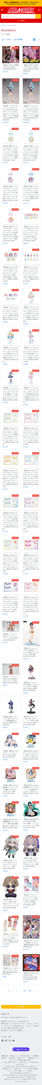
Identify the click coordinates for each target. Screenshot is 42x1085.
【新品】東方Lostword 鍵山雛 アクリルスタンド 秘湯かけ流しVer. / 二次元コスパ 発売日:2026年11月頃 (10, 789)
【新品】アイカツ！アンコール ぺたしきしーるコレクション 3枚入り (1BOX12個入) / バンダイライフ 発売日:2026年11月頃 (31, 900)
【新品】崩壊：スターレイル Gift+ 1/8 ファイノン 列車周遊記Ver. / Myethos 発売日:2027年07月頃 (11, 721)
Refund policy (34, 1062)
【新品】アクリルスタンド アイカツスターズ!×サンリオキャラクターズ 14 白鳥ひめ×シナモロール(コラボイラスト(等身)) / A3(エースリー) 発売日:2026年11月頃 (11, 355)
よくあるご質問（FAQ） (9, 1062)
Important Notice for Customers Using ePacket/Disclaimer (20, 1075)
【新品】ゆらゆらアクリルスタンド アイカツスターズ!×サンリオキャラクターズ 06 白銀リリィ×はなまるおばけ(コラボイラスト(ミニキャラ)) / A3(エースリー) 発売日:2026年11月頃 (11, 521)
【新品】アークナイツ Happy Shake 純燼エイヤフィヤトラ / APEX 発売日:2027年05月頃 (10, 680)
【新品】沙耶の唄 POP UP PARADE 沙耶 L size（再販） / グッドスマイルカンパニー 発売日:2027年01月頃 (31, 823)
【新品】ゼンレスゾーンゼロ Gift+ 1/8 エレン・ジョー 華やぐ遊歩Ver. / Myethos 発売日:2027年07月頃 (31, 721)
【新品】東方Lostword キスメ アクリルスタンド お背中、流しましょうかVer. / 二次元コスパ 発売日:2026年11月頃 (31, 755)
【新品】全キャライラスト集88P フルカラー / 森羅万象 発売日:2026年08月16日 (31, 944)
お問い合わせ (31, 1077)
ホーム (3, 25)
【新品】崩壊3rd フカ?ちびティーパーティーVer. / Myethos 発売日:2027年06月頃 (10, 754)
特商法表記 (4, 1056)
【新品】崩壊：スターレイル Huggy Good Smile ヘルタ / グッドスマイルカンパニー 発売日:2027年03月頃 (31, 862)
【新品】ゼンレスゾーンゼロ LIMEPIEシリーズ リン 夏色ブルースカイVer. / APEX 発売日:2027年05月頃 (31, 652)
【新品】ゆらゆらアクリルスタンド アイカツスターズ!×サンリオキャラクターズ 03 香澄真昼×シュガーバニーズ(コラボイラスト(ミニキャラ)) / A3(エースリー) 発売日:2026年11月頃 (31, 563)
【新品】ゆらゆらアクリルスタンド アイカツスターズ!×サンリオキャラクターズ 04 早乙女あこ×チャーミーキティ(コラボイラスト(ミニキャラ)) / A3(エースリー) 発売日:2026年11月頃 (11, 563)
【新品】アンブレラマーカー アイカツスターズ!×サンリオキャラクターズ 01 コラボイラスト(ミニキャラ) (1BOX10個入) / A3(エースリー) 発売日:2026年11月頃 (31, 274)
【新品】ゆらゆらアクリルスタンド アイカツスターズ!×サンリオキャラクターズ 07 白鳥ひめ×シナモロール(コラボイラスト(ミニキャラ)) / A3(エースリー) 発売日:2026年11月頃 (31, 478)
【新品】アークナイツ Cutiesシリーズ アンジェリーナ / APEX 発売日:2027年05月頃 (10, 637)
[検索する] (38, 16)
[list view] (38, 39)
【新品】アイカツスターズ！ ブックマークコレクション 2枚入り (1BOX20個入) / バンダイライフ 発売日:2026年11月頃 (11, 939)
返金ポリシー (14, 1056)
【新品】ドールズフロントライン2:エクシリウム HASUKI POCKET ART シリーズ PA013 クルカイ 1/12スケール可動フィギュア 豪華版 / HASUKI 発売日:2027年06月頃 (10, 113)
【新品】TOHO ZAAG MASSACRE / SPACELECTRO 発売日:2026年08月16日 (30, 976)
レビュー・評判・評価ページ (16, 1071)
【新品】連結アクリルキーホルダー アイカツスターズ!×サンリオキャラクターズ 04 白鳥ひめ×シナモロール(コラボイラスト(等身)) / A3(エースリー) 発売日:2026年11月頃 (31, 153)
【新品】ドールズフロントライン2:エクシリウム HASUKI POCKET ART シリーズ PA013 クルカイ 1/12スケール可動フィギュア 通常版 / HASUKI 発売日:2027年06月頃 (31, 113)
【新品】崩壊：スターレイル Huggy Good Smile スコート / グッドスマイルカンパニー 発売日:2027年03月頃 (11, 904)
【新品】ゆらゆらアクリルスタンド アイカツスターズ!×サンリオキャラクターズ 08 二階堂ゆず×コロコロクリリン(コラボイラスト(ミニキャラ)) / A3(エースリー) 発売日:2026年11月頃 (11, 479)
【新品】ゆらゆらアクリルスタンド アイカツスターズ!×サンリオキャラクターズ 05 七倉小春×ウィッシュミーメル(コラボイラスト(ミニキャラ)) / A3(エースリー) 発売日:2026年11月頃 (31, 521)
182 (24, 991)
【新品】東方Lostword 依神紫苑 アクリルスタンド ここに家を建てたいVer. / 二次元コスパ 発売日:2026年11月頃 (31, 789)
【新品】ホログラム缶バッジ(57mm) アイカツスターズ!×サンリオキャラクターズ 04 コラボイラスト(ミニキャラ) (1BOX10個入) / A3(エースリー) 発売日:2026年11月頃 (31, 234)
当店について (19, 1069)
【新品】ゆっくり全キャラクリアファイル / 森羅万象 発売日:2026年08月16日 (10, 971)
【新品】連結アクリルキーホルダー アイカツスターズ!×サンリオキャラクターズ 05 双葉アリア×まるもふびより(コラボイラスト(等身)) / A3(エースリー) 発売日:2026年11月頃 (11, 153)
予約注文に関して (25, 1056)
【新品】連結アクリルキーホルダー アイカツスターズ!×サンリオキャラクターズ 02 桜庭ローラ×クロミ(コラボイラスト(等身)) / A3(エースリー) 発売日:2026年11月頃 (31, 193)
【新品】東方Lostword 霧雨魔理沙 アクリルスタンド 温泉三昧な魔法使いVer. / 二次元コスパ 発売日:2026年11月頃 (11, 823)
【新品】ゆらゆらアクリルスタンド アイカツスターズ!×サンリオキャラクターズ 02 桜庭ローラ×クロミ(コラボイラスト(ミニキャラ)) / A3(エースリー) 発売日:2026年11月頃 (11, 604)
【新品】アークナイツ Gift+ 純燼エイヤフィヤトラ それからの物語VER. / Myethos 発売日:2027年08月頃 (31, 686)
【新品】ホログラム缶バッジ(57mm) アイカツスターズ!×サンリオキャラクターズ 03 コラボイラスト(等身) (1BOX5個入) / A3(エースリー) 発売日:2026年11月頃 (11, 274)
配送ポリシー (22, 1058)
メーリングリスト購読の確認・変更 (19, 1060)
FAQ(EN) (29, 1071)
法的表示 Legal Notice (8, 1058)
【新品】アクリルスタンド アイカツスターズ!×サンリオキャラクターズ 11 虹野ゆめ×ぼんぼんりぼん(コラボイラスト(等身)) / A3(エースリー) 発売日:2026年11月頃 (31, 395)
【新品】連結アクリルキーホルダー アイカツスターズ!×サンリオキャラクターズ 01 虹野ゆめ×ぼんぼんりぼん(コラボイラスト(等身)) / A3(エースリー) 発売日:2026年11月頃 (10, 234)
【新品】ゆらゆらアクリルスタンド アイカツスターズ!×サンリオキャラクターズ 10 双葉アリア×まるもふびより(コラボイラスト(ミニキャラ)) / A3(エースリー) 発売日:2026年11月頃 (11, 436)
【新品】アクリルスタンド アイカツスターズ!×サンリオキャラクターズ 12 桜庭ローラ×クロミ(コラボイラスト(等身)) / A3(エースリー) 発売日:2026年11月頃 (11, 394)
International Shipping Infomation (20, 1073)
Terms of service (23, 1062)
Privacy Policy (20, 1064)
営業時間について (33, 1058)
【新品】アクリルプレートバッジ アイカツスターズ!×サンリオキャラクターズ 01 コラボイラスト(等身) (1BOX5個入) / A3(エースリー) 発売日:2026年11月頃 (11, 313)
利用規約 (36, 1056)
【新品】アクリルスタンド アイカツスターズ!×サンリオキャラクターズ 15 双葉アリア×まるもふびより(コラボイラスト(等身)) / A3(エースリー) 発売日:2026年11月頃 (31, 314)
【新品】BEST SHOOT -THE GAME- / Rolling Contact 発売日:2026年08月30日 (31, 68)
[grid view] (34, 39)
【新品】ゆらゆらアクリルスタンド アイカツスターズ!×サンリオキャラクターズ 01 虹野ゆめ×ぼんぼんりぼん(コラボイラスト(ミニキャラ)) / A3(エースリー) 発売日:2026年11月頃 (31, 605)
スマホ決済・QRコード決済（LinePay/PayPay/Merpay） (20, 1067)
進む (30, 991)
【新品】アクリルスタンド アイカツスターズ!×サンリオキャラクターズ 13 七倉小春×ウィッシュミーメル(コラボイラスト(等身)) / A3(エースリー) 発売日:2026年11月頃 (31, 355)
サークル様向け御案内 (31, 1069)
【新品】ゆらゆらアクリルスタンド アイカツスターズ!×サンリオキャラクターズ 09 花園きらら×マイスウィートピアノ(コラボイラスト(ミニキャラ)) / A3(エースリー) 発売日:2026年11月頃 (31, 436)
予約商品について (7, 1069)
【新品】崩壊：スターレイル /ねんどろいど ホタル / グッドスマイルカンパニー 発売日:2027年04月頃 (10, 864)
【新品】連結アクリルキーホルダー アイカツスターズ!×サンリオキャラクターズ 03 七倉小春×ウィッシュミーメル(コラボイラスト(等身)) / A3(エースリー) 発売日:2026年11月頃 (11, 193)
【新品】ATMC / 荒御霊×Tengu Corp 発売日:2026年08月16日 (11, 67)
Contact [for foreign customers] (16, 1077)
